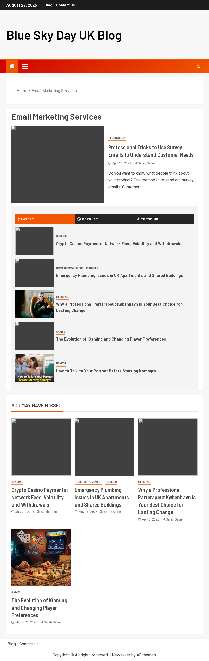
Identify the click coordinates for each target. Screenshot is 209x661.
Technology (117, 138)
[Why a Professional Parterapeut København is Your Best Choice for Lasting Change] (34, 304)
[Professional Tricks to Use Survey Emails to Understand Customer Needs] (57, 164)
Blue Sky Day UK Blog (64, 34)
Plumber (92, 268)
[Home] (12, 66)
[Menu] (24, 66)
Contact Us (65, 5)
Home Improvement (70, 268)
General (62, 236)
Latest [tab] (27, 219)
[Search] (198, 67)
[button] (24, 66)
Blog (49, 5)
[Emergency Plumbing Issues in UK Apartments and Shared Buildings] (34, 273)
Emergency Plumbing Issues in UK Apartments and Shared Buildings (119, 275)
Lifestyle (62, 297)
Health (61, 363)
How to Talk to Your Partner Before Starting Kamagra (106, 370)
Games (60, 331)
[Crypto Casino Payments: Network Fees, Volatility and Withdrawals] (34, 241)
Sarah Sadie (146, 163)
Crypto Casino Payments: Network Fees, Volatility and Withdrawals (118, 243)
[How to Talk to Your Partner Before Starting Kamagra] (34, 368)
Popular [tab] (90, 219)
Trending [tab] (149, 219)
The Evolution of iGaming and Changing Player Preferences (111, 339)
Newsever (121, 655)
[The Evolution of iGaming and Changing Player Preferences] (34, 336)
